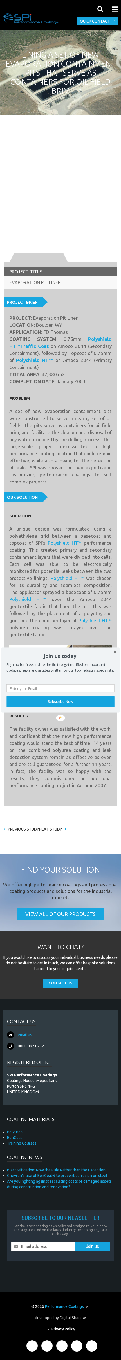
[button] (60, 656)
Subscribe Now (60, 701)
